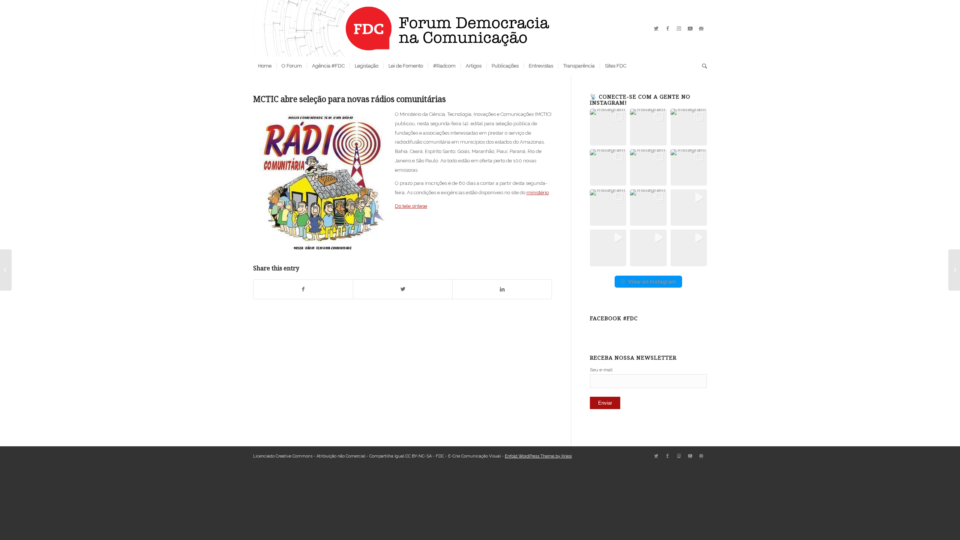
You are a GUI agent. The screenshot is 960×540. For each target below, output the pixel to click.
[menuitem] (264, 66)
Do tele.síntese (411, 206)
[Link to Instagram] (678, 28)
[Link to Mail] (701, 28)
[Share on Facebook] (303, 289)
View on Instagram (652, 281)
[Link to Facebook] (667, 28)
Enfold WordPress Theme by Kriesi (538, 456)
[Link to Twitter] (656, 28)
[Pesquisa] (702, 66)
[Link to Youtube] (690, 28)
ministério (537, 192)
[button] (608, 127)
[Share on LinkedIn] (502, 289)
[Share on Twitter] (402, 289)
